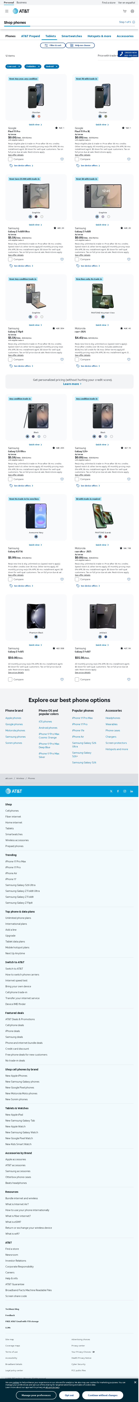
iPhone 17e (78, 730)
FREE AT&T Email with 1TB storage (22, 1321)
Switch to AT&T (14, 968)
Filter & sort (55, 45)
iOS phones (45, 721)
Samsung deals (14, 1037)
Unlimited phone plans (18, 917)
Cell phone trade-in (16, 992)
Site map (9, 1339)
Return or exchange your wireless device (28, 1227)
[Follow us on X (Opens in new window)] (111, 791)
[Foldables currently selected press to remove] (39, 66)
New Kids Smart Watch (18, 1144)
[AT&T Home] (21, 11)
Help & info (11, 1278)
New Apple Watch (15, 1126)
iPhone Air (78, 736)
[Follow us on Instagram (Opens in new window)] (125, 791)
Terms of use (11, 1352)
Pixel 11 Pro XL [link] (82, 131)
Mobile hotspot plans (17, 947)
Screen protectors (116, 742)
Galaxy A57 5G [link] (15, 551)
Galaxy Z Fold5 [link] (16, 651)
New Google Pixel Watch (19, 1138)
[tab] (10, 36)
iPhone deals (12, 1031)
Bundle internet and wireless (21, 1198)
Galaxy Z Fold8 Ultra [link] (19, 231)
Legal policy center (14, 1370)
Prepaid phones (14, 846)
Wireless (20, 778)
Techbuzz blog (12, 1309)
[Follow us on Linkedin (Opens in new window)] (132, 791)
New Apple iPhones (16, 1075)
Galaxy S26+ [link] (81, 451)
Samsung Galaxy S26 (84, 762)
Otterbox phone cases (18, 1177)
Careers (9, 1272)
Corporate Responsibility (19, 1266)
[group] (69, 804)
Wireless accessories (17, 840)
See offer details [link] (16, 155)
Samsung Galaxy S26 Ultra (20, 885)
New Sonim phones (16, 1099)
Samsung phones (15, 736)
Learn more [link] (71, 383)
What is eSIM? (13, 1221)
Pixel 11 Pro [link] (14, 131)
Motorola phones (15, 730)
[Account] (132, 11)
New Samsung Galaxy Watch (21, 1132)
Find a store (108, 2)
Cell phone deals (14, 1025)
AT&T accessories (15, 1165)
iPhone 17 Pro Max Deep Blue (49, 745)
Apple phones (13, 718)
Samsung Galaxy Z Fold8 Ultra (22, 891)
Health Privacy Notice (81, 1358)
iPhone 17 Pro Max (82, 718)
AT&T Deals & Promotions (20, 1019)
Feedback (10, 1315)
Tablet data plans (15, 941)
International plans (16, 923)
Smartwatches (14, 834)
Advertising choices (81, 1339)
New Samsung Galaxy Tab (20, 1120)
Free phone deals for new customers (26, 1054)
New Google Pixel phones (19, 1087)
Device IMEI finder (15, 1004)
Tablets (9, 828)
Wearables (111, 724)
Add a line (10, 929)
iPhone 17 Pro (79, 724)
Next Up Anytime (15, 953)
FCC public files (79, 1370)
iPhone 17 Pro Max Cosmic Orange (49, 735)
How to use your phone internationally (27, 1210)
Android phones (48, 727)
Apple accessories (15, 1159)
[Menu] (7, 11)
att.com (9, 778)
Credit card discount (17, 1048)
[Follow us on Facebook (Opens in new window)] (118, 791)
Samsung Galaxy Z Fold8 (19, 896)
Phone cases (113, 730)
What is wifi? (12, 1233)
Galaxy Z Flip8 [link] (15, 331)
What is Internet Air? (17, 1204)
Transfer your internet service (22, 998)
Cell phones (12, 810)
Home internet (13, 822)
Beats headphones (16, 1183)
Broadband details (13, 1364)
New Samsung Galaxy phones (22, 1081)
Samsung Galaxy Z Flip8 (19, 902)
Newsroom (11, 1254)
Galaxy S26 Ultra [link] (17, 451)
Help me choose (82, 45)
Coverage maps (12, 1345)
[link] (23, 79)
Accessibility (11, 1358)
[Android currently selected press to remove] (56, 66)
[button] (127, 23)
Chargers (111, 736)
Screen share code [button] (16, 1296)
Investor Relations (15, 1260)
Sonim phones (13, 742)
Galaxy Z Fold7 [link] (82, 651)
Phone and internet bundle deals (24, 1042)
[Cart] (124, 11)
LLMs (8, 1327)
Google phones (14, 724)
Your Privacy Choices (81, 1352)
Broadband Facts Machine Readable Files (28, 1290)
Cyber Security (78, 1364)
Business (22, 2)
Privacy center (78, 1345)
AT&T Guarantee (14, 1284)
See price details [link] (16, 672)
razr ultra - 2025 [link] (83, 551)
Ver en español (126, 2)
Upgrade (10, 935)
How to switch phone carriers (22, 974)
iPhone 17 (10, 879)
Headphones (113, 718)
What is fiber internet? (18, 1216)
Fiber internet (13, 816)
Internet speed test (16, 980)
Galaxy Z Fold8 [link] (83, 231)
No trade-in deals (15, 1060)
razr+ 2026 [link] (80, 331)
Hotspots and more (117, 749)
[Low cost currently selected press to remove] (19, 66)
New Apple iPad (14, 1114)
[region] (36, 121)
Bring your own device (18, 986)
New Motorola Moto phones (21, 1093)
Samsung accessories (17, 1171)
